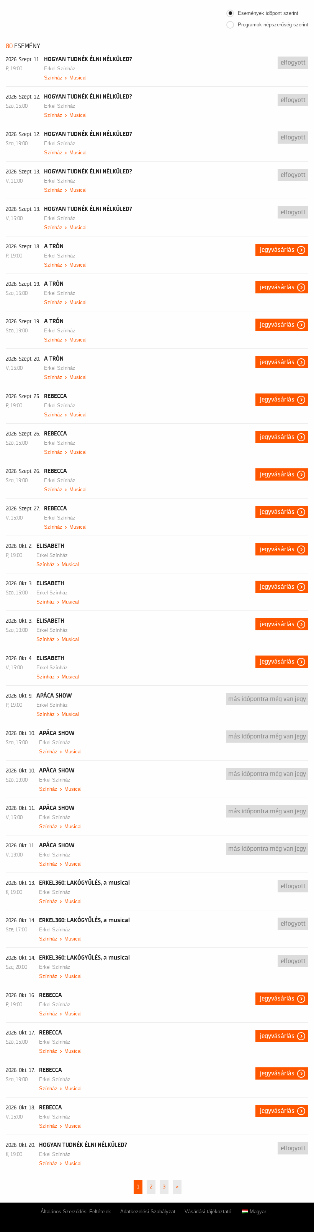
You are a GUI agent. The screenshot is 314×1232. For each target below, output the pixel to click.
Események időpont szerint (268, 13)
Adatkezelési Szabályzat (147, 1211)
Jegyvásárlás (277, 249)
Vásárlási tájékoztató (208, 1211)
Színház (53, 78)
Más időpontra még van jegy (267, 699)
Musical (78, 78)
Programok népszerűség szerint (273, 25)
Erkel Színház (59, 68)
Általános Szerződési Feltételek (76, 1211)
